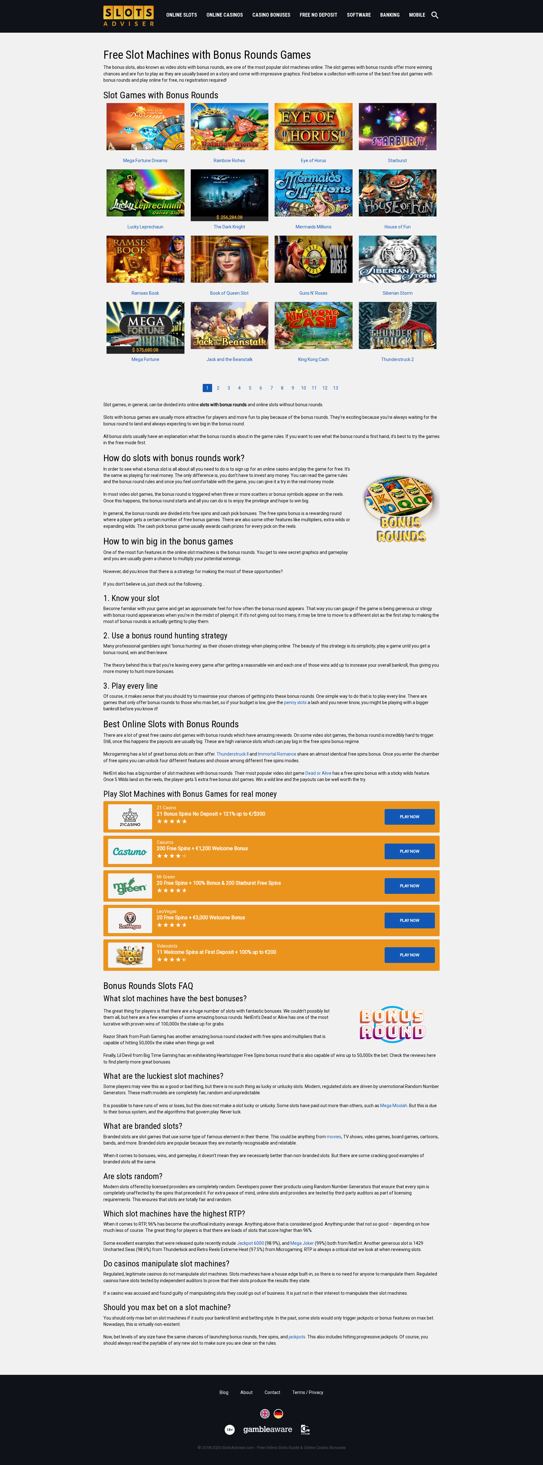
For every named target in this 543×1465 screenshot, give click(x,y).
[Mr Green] (130, 886)
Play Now (410, 816)
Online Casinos (224, 15)
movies (334, 1136)
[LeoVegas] (130, 920)
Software (359, 15)
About (246, 1392)
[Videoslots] (130, 955)
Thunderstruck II (233, 754)
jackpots (297, 1336)
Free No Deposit (318, 15)
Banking (390, 15)
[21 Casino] (130, 816)
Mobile (417, 15)
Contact (272, 1392)
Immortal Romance (277, 754)
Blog (224, 1392)
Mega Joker (302, 1243)
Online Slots (181, 15)
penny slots (295, 702)
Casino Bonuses (271, 15)
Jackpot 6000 (250, 1243)
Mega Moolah (393, 1105)
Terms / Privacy (307, 1392)
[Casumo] (130, 851)
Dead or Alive (318, 773)
